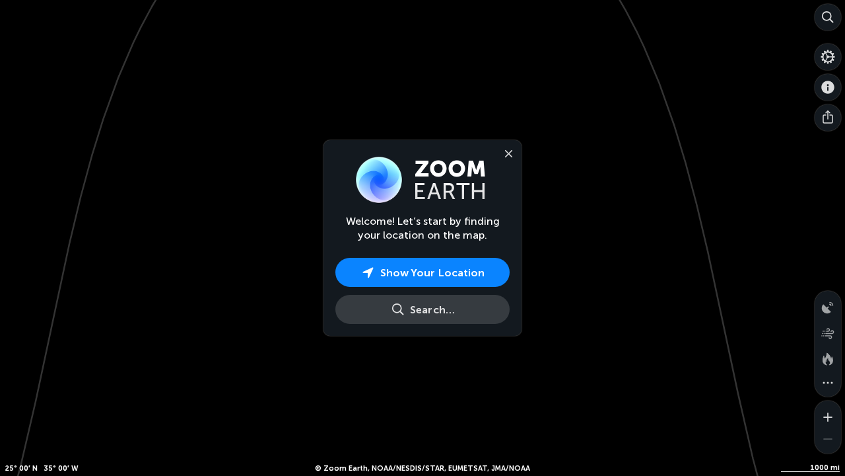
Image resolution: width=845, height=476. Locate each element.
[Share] (828, 117)
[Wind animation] (828, 330)
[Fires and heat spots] (828, 357)
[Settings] (828, 57)
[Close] (506, 152)
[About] (828, 87)
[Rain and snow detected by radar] (828, 304)
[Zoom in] (828, 414)
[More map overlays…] (828, 383)
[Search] (828, 17)
